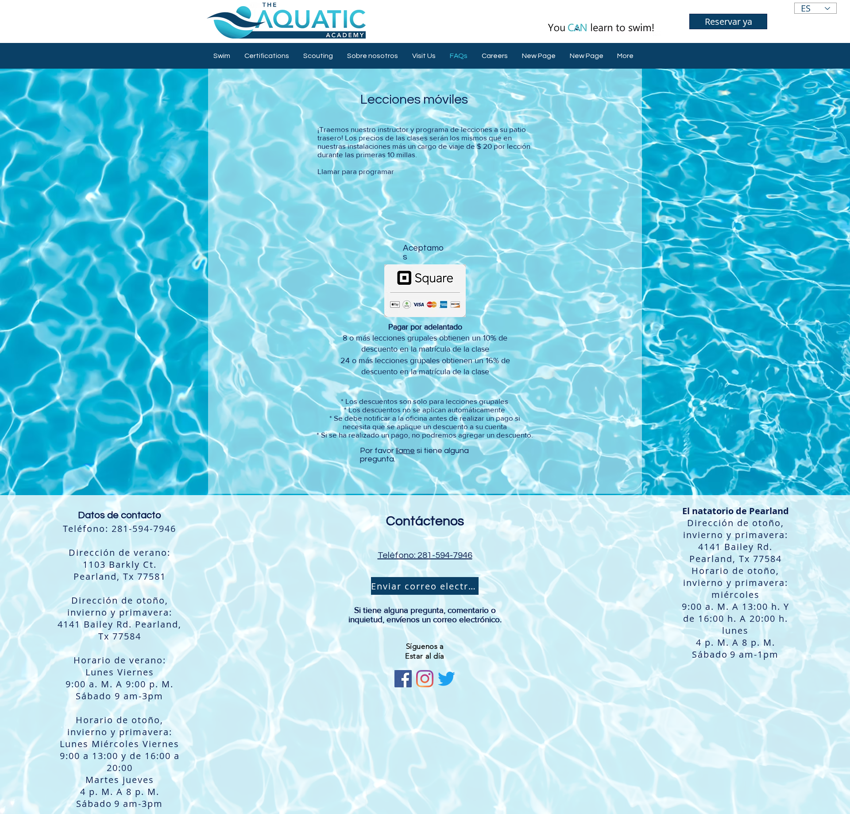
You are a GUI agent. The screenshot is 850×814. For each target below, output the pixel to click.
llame (405, 450)
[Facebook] (403, 678)
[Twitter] (446, 678)
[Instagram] (424, 678)
